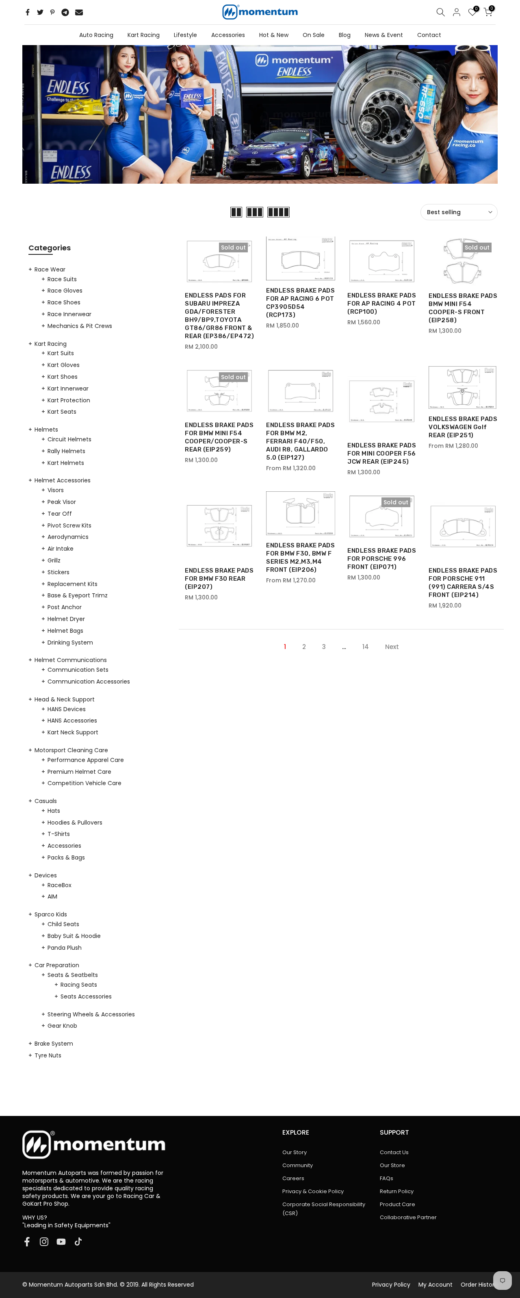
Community (297, 1165)
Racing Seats (79, 985)
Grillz (54, 560)
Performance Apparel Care (86, 760)
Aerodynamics (68, 537)
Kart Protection (69, 400)
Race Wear (50, 269)
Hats (54, 811)
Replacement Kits (73, 584)
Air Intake (61, 549)
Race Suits (62, 279)
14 (365, 646)
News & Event (384, 35)
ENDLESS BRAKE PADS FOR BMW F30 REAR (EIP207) (219, 578)
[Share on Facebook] (27, 12)
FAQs (386, 1178)
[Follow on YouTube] (61, 1241)
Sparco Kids (51, 914)
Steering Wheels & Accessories (91, 1014)
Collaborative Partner (408, 1217)
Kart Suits (61, 353)
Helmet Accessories (63, 480)
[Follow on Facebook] (27, 1241)
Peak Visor (62, 502)
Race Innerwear (69, 314)
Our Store (392, 1165)
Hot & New (273, 35)
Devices (46, 875)
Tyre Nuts (48, 1055)
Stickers (58, 572)
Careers (293, 1178)
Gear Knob (62, 1026)
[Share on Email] (79, 12)
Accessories (228, 35)
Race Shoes (64, 302)
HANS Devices (67, 709)
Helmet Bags (65, 631)
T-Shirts (59, 834)
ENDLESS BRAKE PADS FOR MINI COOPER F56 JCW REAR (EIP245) (381, 453)
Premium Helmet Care (79, 772)
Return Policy (397, 1191)
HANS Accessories (72, 720)
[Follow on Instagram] (44, 1241)
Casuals (46, 801)
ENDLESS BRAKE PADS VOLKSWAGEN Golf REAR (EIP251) (463, 427)
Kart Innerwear (68, 388)
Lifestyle (185, 35)
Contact (429, 35)
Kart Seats (62, 412)
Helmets (46, 429)
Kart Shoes (63, 377)
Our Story (294, 1152)
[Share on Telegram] (65, 12)
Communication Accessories (89, 681)
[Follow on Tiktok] (78, 1241)
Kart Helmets (66, 463)
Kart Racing (144, 35)
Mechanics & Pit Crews (80, 326)
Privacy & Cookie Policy (313, 1191)
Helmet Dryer (66, 619)
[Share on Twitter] (40, 12)
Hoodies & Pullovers (75, 822)
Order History (479, 1285)
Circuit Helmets (69, 439)
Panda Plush (65, 948)
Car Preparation (57, 965)
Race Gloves (65, 291)
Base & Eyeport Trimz (78, 595)
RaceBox (60, 885)
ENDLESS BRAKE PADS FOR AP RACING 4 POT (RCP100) (381, 303)
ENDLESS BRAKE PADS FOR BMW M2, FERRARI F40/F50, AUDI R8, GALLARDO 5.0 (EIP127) (300, 441)
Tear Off (60, 514)
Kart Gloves (64, 365)
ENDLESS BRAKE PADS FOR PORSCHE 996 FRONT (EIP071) (381, 559)
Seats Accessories (86, 996)
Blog (345, 35)
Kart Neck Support (73, 732)
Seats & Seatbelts (73, 975)
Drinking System (70, 642)
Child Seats (63, 924)
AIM (52, 896)
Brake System (54, 1044)
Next (392, 646)
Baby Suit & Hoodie (74, 936)
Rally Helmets (66, 451)
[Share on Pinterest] (52, 12)
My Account (435, 1285)
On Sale (314, 35)
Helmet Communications (71, 660)
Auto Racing (96, 35)
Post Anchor (65, 607)
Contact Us (394, 1152)
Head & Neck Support (65, 699)
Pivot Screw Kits (69, 525)
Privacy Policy (391, 1285)
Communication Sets (78, 670)
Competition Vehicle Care (84, 783)
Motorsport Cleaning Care (71, 750)
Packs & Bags (66, 857)
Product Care (397, 1204)
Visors (56, 490)
